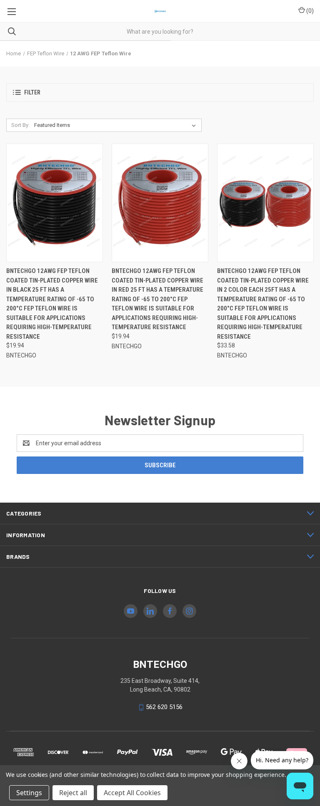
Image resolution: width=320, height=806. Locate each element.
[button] (160, 92)
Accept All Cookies (132, 792)
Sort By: (20, 125)
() (309, 10)
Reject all (73, 792)
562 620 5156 (164, 707)
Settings (29, 792)
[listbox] (116, 125)
